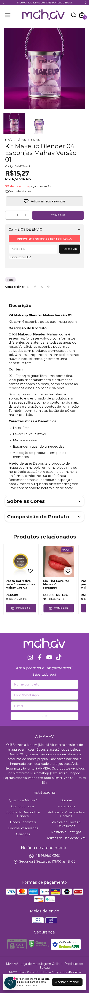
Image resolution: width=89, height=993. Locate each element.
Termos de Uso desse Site (66, 838)
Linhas (21, 139)
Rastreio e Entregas (66, 832)
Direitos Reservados (23, 828)
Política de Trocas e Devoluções (66, 824)
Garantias (23, 834)
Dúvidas (66, 800)
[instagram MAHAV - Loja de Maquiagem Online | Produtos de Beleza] (30, 657)
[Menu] (8, 15)
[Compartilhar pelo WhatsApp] (28, 286)
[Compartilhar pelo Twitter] (42, 286)
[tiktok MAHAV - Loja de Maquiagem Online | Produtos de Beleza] (59, 657)
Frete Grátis (66, 806)
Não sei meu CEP (20, 257)
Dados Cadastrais (23, 822)
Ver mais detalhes (20, 191)
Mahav (35, 139)
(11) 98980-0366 (47, 856)
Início (9, 139)
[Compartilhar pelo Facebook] (35, 286)
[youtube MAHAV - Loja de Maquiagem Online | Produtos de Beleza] (49, 657)
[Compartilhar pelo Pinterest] (48, 286)
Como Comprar (22, 806)
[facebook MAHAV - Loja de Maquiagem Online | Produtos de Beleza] (39, 657)
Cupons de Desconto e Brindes (22, 814)
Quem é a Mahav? (23, 800)
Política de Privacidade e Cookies (66, 814)
